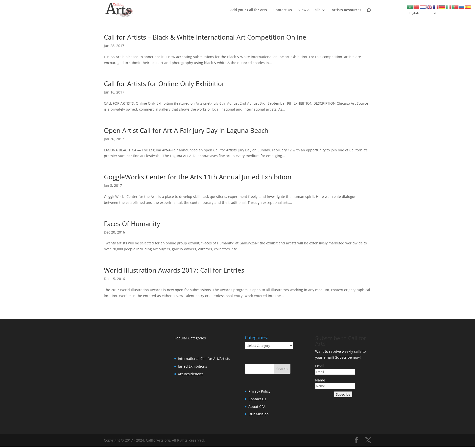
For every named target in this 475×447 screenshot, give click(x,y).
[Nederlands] (423, 6)
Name (320, 380)
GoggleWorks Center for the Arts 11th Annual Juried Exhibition (197, 176)
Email (319, 365)
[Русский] (461, 6)
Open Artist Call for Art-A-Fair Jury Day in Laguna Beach (186, 130)
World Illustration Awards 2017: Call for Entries (174, 270)
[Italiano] (449, 6)
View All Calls (309, 10)
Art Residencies (191, 374)
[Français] (436, 6)
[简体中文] (416, 6)
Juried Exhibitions (192, 366)
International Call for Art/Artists (204, 358)
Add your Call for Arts (248, 10)
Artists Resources (346, 10)
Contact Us (282, 10)
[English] (429, 6)
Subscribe (343, 394)
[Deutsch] (442, 6)
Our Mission (258, 414)
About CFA (256, 406)
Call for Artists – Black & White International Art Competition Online (205, 37)
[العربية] (410, 6)
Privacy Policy (259, 391)
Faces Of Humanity (132, 223)
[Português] (455, 6)
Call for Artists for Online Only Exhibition (165, 83)
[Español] (468, 6)
